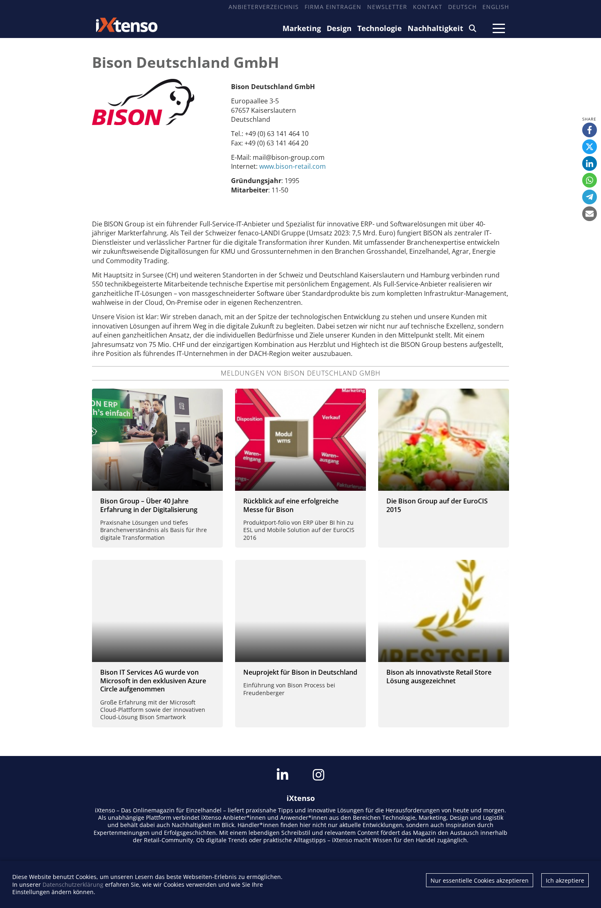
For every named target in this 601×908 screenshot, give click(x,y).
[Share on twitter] (589, 146)
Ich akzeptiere (565, 880)
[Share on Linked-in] (589, 163)
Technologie (379, 28)
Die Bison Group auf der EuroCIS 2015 (437, 505)
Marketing (302, 28)
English (495, 7)
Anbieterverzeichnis (264, 7)
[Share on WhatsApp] (589, 180)
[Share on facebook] (589, 130)
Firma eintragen (333, 7)
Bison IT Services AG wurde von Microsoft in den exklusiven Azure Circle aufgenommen (153, 681)
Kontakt (427, 7)
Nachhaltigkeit (435, 28)
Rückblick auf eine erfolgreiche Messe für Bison (291, 505)
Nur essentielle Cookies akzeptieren (480, 880)
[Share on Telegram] (589, 197)
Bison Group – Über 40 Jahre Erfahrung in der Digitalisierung (148, 505)
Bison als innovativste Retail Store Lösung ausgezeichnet (438, 676)
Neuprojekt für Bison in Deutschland (300, 672)
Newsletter (387, 7)
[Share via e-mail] (589, 213)
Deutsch (462, 7)
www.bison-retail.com (292, 166)
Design (339, 28)
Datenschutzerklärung (73, 884)
